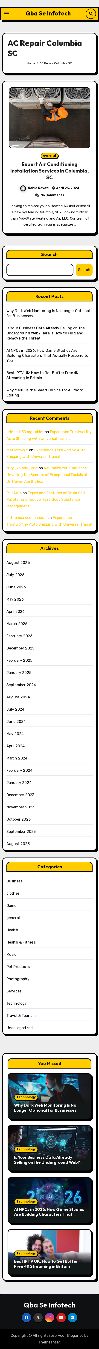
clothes (13, 893)
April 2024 (15, 746)
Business (14, 881)
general (49, 156)
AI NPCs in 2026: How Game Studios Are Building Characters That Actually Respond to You (47, 355)
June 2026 (16, 587)
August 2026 (18, 562)
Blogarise (75, 1335)
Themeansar (49, 1342)
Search (49, 254)
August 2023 (18, 844)
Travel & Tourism (21, 1015)
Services (14, 991)
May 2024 (15, 734)
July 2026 (15, 575)
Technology (16, 1003)
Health (12, 930)
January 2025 (18, 672)
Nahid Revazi (38, 188)
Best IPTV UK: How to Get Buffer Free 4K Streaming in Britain (46, 1264)
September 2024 (21, 685)
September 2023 (21, 831)
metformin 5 (17, 450)
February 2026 (19, 636)
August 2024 (18, 697)
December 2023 (20, 795)
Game (11, 905)
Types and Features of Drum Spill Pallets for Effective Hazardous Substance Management (45, 500)
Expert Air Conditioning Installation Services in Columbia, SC (49, 171)
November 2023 (20, 807)
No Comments (52, 195)
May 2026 (15, 599)
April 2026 (15, 611)
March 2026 (17, 624)
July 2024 (15, 709)
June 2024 (16, 721)
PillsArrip (14, 493)
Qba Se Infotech (48, 13)
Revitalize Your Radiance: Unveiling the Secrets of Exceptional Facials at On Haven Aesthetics (47, 475)
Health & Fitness (21, 942)
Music (11, 954)
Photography (17, 979)
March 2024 (17, 758)
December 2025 (20, 648)
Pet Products (18, 967)
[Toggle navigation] (6, 13)
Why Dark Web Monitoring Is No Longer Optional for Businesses (45, 1107)
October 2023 (18, 819)
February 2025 (19, 660)
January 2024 (19, 782)
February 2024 (19, 770)
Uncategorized (19, 1028)
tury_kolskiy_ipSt (22, 468)
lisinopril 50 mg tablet (25, 432)
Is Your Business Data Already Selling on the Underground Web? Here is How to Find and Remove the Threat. (45, 333)
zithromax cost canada (26, 517)
